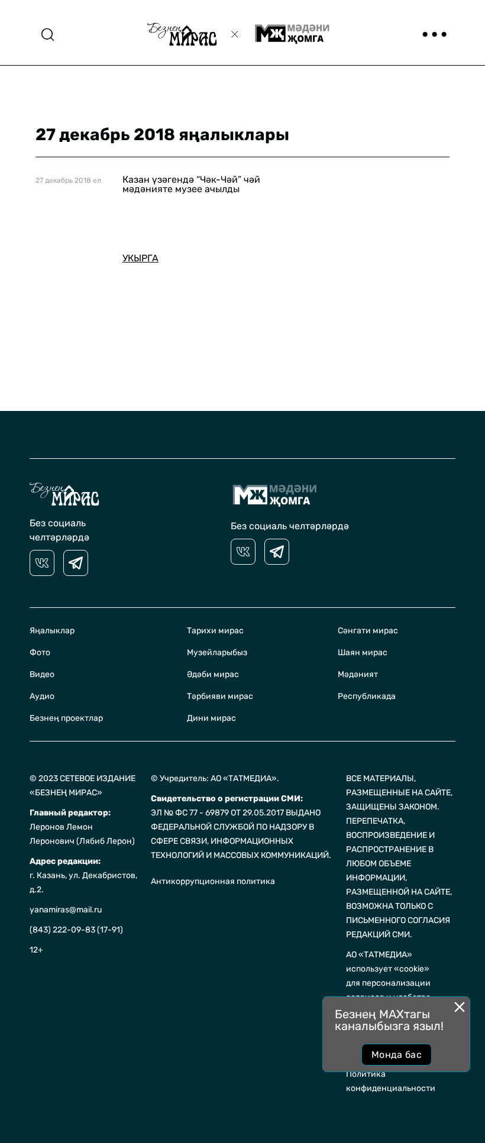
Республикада (367, 696)
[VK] (42, 563)
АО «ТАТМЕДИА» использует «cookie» (387, 962)
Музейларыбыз (217, 652)
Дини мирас (211, 718)
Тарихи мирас (215, 631)
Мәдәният (358, 674)
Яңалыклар (52, 631)
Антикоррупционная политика (213, 881)
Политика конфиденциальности (390, 1081)
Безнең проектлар (66, 718)
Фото (40, 652)
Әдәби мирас (213, 674)
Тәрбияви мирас (220, 696)
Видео (42, 674)
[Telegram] (75, 563)
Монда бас (396, 1054)
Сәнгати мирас (368, 631)
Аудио (42, 696)
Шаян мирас (362, 652)
